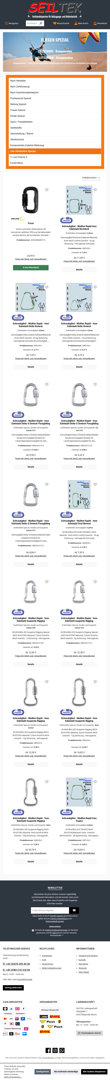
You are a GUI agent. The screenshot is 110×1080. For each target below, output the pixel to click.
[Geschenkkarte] (24, 1034)
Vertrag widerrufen (13, 987)
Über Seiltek (84, 972)
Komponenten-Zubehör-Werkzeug (27, 145)
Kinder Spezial (17, 116)
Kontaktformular (24, 979)
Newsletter (83, 964)
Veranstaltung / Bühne (21, 133)
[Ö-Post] (47, 1021)
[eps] (26, 1029)
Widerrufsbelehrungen (52, 968)
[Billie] (11, 1034)
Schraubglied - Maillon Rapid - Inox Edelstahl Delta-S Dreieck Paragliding (31, 422)
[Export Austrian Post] (55, 1026)
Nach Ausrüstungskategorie (24, 92)
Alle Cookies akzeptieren (94, 1071)
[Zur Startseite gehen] (55, 10)
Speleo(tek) (16, 127)
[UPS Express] (43, 1026)
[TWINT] (5, 1009)
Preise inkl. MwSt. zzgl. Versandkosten (30, 259)
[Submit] (74, 910)
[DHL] (55, 1016)
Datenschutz (47, 964)
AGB (54, 933)
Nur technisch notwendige (66, 1071)
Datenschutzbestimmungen (56, 930)
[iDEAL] (17, 1009)
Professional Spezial (20, 98)
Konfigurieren (42, 1071)
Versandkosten (48, 1058)
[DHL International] (45, 1031)
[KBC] (11, 1009)
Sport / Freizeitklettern (21, 121)
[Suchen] (41, 23)
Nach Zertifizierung (20, 86)
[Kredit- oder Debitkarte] (8, 1019)
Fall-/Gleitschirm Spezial (23, 151)
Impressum (47, 956)
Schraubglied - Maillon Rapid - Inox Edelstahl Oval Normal (79, 522)
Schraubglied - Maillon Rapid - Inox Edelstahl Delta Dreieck (31, 325)
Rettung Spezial (18, 104)
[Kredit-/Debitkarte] (17, 1024)
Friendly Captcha (56, 916)
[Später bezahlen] (23, 1009)
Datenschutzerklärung (59, 919)
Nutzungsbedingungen (55, 921)
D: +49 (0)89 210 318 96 (16, 969)
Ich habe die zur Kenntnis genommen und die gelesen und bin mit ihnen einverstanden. (56, 932)
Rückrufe (83, 968)
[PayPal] (5, 1024)
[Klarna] (11, 1024)
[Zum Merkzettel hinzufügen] (47, 190)
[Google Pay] (29, 1019)
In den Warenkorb (31, 267)
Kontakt (82, 960)
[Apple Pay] (5, 1034)
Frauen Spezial (17, 110)
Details (79, 269)
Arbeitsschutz (17, 139)
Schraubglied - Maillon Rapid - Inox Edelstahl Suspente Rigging (31, 619)
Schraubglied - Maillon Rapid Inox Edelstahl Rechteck (79, 227)
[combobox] (32, 23)
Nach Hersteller (18, 80)
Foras (31, 223)
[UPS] (59, 1021)
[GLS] (44, 1016)
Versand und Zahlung (88, 956)
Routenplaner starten (91, 1033)
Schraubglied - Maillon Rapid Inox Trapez (79, 819)
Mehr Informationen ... (13, 1077)
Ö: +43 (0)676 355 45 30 (16, 963)
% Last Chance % (19, 157)
